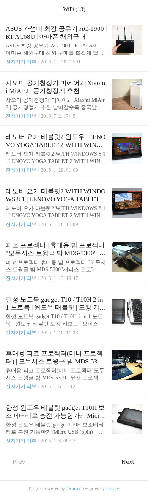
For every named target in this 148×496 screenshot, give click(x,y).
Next (128, 461)
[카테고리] (9, 8)
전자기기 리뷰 (21, 62)
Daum (72, 488)
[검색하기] (138, 8)
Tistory (112, 488)
